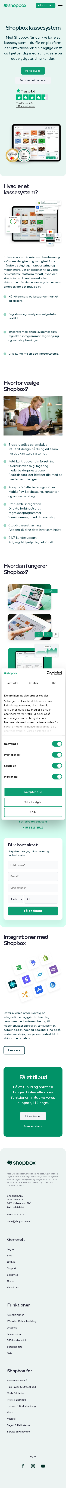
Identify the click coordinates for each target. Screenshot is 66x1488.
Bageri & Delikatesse (18, 1425)
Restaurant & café (17, 1380)
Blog (9, 1255)
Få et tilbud (32, 70)
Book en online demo (33, 80)
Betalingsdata (14, 1346)
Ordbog (11, 1261)
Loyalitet (12, 1327)
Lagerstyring (14, 1334)
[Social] (23, 1466)
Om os (10, 1281)
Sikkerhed (12, 1274)
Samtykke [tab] (11, 683)
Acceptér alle (33, 792)
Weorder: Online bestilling (21, 1321)
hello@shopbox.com (33, 822)
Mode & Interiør (15, 1393)
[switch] (57, 755)
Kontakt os (13, 1287)
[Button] (60, 5)
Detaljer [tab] (33, 683)
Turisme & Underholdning (21, 1406)
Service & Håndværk (18, 1431)
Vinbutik (11, 1418)
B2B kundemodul (16, 1340)
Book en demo (33, 1126)
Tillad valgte (33, 802)
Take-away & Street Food (21, 1386)
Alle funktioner (15, 1314)
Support (11, 1268)
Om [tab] (54, 683)
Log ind (11, 1249)
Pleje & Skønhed (16, 1399)
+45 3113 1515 (33, 828)
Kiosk (10, 1412)
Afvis (33, 812)
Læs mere (14, 1050)
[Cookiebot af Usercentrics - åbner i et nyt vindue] (47, 673)
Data (9, 1353)
